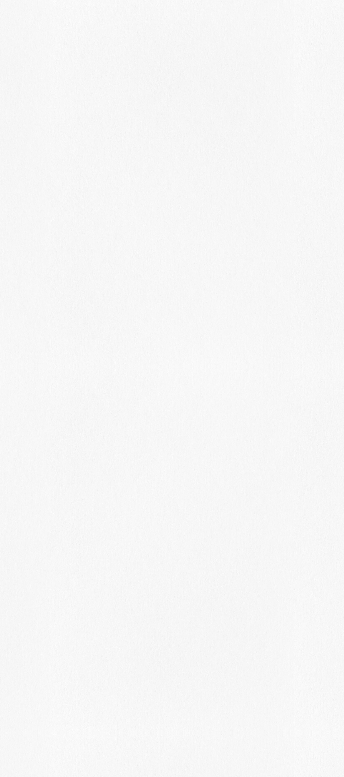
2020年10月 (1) (233, 438)
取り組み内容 (166, 10)
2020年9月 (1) (232, 444)
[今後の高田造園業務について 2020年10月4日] (264, 240)
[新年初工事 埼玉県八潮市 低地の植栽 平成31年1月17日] (264, 373)
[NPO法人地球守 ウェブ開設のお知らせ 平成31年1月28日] (264, 356)
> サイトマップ (172, 760)
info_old (85, 81)
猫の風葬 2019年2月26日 (236, 338)
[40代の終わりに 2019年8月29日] (264, 308)
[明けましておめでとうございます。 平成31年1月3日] (264, 391)
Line (163, 613)
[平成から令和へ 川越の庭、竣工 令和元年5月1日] (264, 323)
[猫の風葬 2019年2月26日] (264, 341)
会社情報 (188, 10)
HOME (158, 70)
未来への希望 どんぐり (229, 291)
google (186, 613)
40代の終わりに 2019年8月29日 (236, 306)
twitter (175, 613)
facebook (152, 613)
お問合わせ (208, 10)
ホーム (146, 10)
